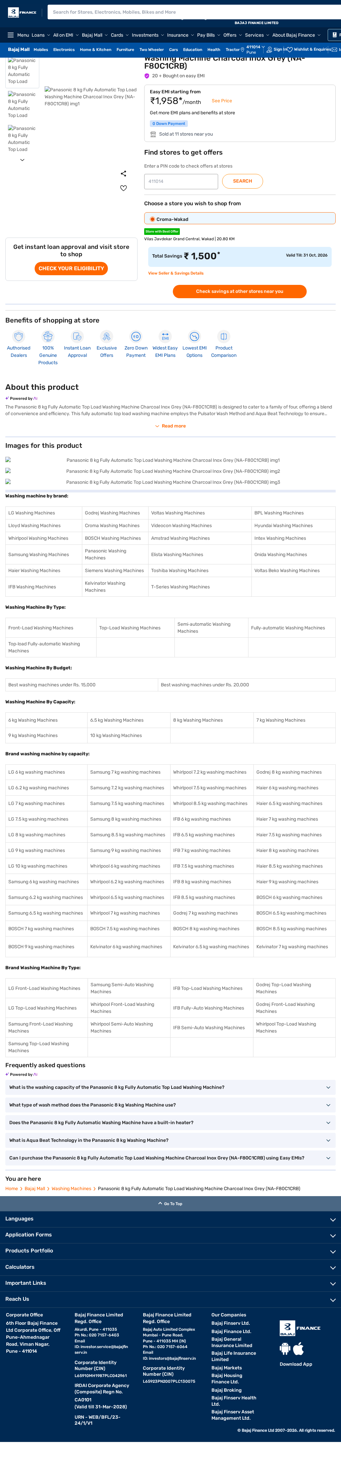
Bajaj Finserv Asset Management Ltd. (232, 1415)
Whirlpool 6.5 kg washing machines (127, 897)
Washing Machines (71, 1188)
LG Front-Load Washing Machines (44, 988)
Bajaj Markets (226, 1368)
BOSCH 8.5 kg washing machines (291, 929)
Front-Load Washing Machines (40, 628)
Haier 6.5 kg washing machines (289, 803)
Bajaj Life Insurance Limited (233, 1356)
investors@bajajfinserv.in (172, 1358)
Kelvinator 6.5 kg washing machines (211, 947)
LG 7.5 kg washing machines (38, 819)
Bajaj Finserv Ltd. (230, 1323)
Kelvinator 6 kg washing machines (126, 947)
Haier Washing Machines (34, 570)
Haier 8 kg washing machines (287, 850)
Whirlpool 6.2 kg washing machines (127, 882)
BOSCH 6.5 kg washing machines (291, 913)
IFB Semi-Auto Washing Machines (209, 1028)
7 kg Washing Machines (280, 720)
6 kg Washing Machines (33, 720)
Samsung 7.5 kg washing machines (127, 803)
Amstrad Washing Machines (180, 538)
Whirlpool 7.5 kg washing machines (209, 788)
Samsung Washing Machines (38, 554)
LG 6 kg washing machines (36, 772)
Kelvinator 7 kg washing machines (292, 947)
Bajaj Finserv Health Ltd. (233, 1401)
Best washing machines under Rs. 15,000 (52, 685)
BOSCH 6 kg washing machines (289, 897)
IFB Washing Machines (32, 587)
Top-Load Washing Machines (130, 628)
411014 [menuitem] (253, 47)
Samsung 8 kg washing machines (125, 819)
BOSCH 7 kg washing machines (41, 929)
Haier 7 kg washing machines (287, 819)
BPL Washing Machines (279, 513)
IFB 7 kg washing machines (201, 850)
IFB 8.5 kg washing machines (204, 897)
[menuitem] (256, 49)
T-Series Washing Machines (180, 587)
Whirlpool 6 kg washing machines (125, 866)
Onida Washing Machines (280, 554)
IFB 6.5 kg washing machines (204, 835)
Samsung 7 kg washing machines (125, 772)
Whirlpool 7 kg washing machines (125, 913)
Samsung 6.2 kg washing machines (45, 897)
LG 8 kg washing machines (36, 835)
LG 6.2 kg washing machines (38, 788)
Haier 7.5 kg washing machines (289, 835)
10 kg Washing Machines (116, 735)
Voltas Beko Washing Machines (287, 570)
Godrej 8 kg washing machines (289, 772)
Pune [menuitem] (251, 52)
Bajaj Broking (226, 1390)
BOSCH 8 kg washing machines (206, 929)
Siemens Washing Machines (114, 570)
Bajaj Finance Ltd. (231, 1331)
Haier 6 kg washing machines (287, 788)
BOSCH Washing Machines (113, 538)
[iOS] (298, 1348)
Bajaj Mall (35, 1188)
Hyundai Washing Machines (283, 525)
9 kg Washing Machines (33, 735)
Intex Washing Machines (280, 538)
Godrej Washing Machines (112, 513)
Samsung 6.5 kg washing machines (45, 913)
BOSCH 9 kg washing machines (41, 947)
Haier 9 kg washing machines (287, 882)
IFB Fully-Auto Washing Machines (208, 1008)
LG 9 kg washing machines (36, 850)
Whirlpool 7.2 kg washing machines (209, 772)
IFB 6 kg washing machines (202, 819)
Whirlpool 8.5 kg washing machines (210, 803)
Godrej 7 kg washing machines (205, 913)
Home (11, 1188)
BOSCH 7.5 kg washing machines (125, 929)
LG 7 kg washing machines (36, 803)
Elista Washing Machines (177, 554)
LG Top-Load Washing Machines (42, 1008)
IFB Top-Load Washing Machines (207, 988)
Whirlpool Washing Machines (38, 538)
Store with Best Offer (162, 232)
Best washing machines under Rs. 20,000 (205, 685)
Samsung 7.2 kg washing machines (127, 788)
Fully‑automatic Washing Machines (288, 628)
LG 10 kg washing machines (37, 866)
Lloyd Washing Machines (34, 525)
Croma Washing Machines (112, 525)
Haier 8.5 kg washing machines (289, 866)
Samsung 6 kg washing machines (43, 882)
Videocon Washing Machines (181, 525)
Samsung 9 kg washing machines (125, 850)
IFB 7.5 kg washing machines (203, 866)
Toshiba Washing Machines (179, 570)
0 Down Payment (169, 123)
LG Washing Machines (31, 513)
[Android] (285, 1348)
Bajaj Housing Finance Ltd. (226, 1379)
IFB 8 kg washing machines (202, 882)
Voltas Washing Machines (178, 513)
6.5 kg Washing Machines (117, 720)
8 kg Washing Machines (198, 720)
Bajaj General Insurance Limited (231, 1342)
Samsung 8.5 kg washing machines (127, 835)
